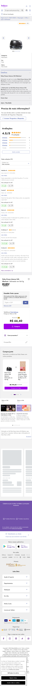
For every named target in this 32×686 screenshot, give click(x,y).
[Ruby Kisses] (6, 286)
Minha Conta (7, 604)
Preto (2, 62)
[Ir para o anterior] (3, 38)
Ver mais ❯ (28, 436)
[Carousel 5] (18, 425)
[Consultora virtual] (26, 10)
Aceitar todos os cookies (13, 683)
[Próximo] (20, 394)
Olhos (26, 18)
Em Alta (6, 596)
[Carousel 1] (12, 425)
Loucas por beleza (9, 610)
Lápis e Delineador (5, 19)
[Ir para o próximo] (28, 38)
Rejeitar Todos (13, 678)
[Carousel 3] (15, 425)
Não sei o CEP (7, 306)
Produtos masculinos (23, 519)
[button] (16, 326)
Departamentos (8, 583)
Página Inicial (4, 18)
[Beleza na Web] (4, 6)
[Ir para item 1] (15, 394)
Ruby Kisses (12, 18)
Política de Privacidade (17, 528)
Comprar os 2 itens (16, 388)
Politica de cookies (14, 669)
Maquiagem (21, 18)
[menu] (2, 10)
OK (26, 303)
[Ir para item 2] (16, 394)
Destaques (7, 590)
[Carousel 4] (16, 425)
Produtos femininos (10, 519)
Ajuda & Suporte (9, 577)
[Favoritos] (30, 6)
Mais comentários (6, 270)
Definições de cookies (13, 673)
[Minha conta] (26, 6)
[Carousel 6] (19, 425)
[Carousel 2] (15, 51)
